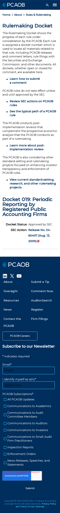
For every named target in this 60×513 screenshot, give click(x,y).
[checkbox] (30, 432)
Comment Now (42, 291)
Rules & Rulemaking (38, 14)
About (18, 14)
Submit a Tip (40, 282)
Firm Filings (39, 319)
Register (37, 309)
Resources (11, 300)
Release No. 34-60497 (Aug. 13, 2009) (39, 235)
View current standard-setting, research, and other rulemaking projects (33, 183)
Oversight (11, 291)
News (8, 309)
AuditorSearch (41, 300)
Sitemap (40, 506)
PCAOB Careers (20, 335)
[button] (47, 5)
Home (6, 14)
